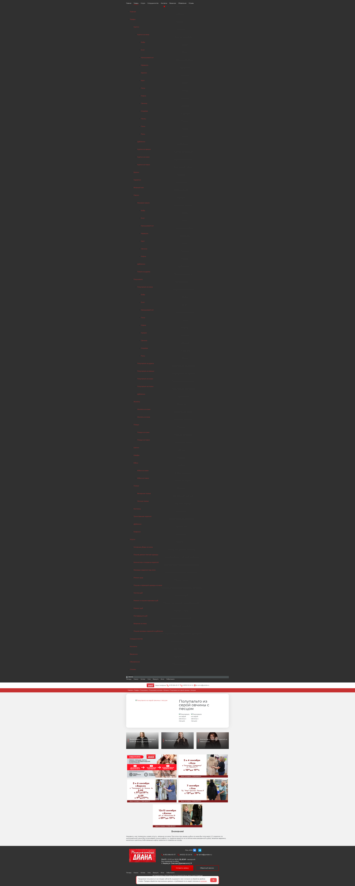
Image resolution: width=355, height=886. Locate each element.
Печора (128, 679)
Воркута (155, 679)
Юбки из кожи (143, 470)
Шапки (136, 447)
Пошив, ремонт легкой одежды (146, 555)
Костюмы (137, 509)
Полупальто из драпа (145, 363)
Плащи (136, 425)
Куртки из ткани (143, 165)
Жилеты (137, 402)
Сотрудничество (153, 3)
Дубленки (141, 142)
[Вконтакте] (194, 850)
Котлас (143, 679)
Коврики (137, 532)
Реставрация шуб (140, 616)
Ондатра (144, 111)
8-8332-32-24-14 (187, 685)
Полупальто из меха (145, 287)
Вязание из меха (140, 623)
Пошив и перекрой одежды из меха (148, 585)
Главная (128, 3)
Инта (162, 679)
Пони (143, 126)
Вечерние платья (144, 493)
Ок (213, 880)
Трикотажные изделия (142, 516)
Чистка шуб (138, 593)
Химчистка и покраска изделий (146, 562)
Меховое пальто (143, 203)
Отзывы (191, 3)
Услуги (143, 3)
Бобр (143, 42)
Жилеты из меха (143, 417)
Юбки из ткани (143, 478)
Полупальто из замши (145, 371)
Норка (143, 96)
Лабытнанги (170, 679)
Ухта (149, 679)
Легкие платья (143, 501)
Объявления (182, 3)
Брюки (136, 172)
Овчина (144, 103)
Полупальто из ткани (145, 386)
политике (203, 881)
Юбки (136, 463)
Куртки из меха (143, 34)
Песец (143, 119)
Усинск (136, 679)
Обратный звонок (207, 868)
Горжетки (137, 180)
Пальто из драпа (143, 272)
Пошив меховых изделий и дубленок (148, 631)
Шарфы (136, 455)
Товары (136, 3)
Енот (143, 50)
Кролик (144, 73)
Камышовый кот (147, 57)
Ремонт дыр (138, 578)
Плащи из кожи (143, 432)
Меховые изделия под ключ (145, 570)
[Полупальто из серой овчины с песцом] (151, 700)
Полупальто (138, 279)
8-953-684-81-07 (174, 685)
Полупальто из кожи (145, 379)
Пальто (136, 195)
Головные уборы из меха (143, 547)
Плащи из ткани (143, 440)
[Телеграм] (199, 850)
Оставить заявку (182, 868)
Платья (136, 486)
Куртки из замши (144, 149)
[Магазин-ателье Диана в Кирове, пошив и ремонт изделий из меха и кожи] (150, 685)
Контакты (164, 3)
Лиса (143, 88)
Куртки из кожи (143, 157)
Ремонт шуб (138, 608)
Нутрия (144, 333)
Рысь (143, 134)
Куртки (136, 27)
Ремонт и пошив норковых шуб (146, 600)
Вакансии (172, 3)
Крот (143, 80)
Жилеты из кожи (143, 409)
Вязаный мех (139, 187)
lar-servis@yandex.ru (202, 685)
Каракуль (144, 65)
